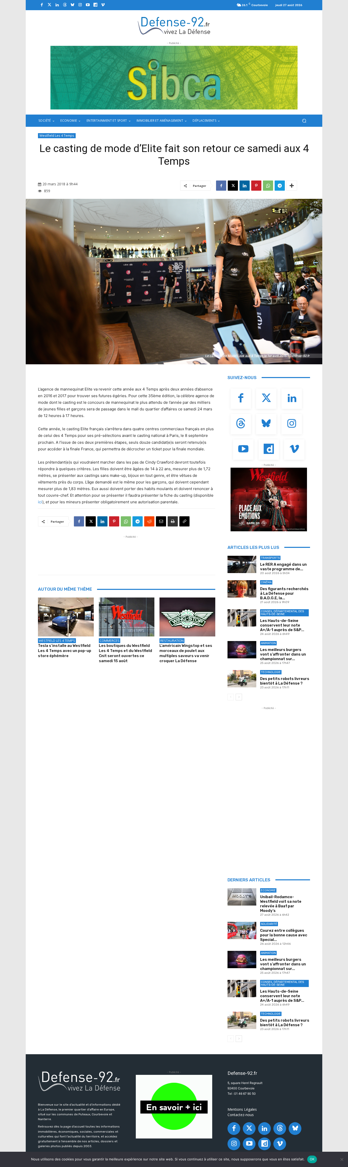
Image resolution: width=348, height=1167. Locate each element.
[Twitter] (49, 5)
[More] (291, 185)
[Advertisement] (130, 550)
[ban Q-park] (174, 1106)
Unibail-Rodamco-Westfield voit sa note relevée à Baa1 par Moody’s (280, 904)
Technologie (271, 672)
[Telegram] (280, 185)
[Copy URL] (184, 521)
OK (312, 1159)
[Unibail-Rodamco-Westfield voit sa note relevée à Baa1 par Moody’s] (241, 897)
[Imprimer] (173, 521)
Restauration (172, 640)
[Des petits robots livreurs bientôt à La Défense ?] (241, 678)
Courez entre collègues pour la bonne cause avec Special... (283, 935)
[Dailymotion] (95, 5)
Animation (268, 643)
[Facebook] (42, 5)
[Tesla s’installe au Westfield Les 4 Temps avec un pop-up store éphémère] (66, 617)
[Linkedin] (57, 5)
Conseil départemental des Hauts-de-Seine (282, 613)
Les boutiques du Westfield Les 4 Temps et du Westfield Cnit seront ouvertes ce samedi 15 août (125, 653)
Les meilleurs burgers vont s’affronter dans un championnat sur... (283, 654)
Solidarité (269, 924)
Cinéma (266, 582)
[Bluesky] (72, 5)
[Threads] (65, 5)
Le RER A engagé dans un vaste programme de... (283, 566)
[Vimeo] (103, 5)
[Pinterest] (256, 185)
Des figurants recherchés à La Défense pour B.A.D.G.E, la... (284, 593)
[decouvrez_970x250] (174, 77)
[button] (304, 121)
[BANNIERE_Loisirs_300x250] (268, 499)
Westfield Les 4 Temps (56, 135)
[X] (233, 185)
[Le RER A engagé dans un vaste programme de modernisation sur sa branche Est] (241, 564)
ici (40, 501)
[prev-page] (230, 697)
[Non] (341, 1159)
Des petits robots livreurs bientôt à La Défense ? (284, 681)
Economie (268, 890)
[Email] (161, 521)
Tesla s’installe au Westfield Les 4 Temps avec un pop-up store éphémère (64, 650)
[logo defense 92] (174, 25)
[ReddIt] (149, 521)
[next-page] (239, 697)
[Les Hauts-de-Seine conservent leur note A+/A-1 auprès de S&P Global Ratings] (241, 618)
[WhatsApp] (268, 185)
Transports (270, 558)
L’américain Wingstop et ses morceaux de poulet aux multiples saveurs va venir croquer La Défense (185, 653)
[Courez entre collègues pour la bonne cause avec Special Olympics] (241, 930)
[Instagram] (80, 5)
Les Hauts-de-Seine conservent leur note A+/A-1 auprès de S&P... (282, 625)
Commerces (109, 640)
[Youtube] (87, 5)
